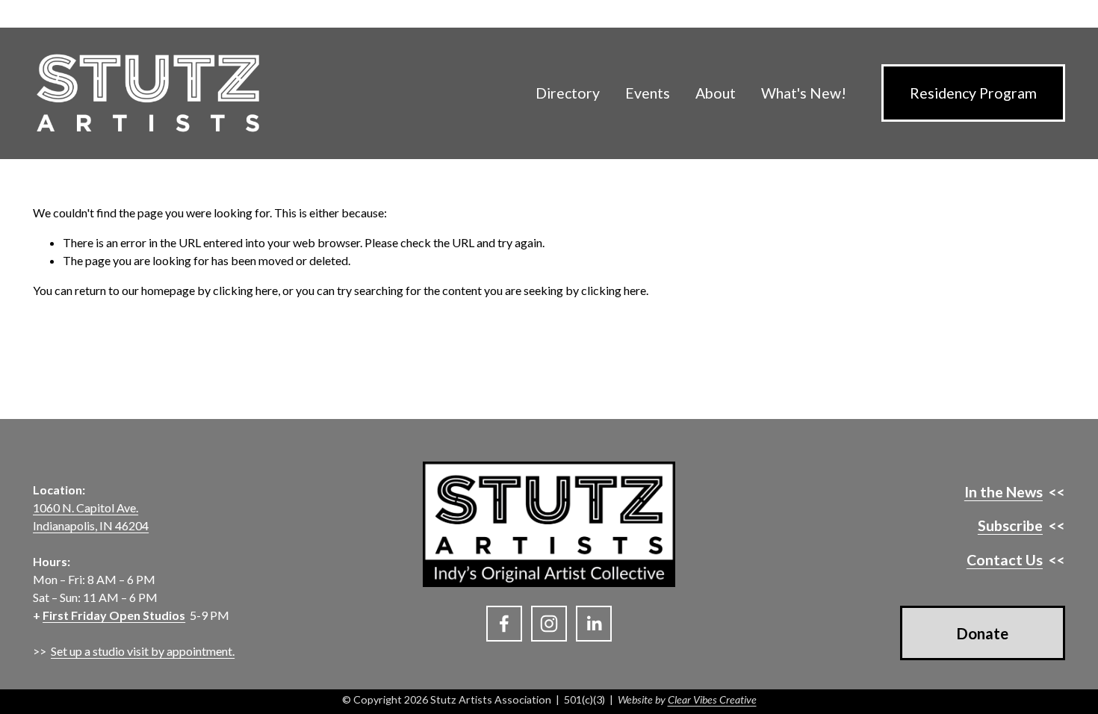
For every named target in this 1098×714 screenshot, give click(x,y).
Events (647, 93)
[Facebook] (504, 624)
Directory (568, 93)
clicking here (245, 290)
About (715, 93)
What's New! (803, 93)
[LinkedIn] (594, 624)
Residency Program (973, 93)
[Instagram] (549, 624)
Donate (982, 633)
